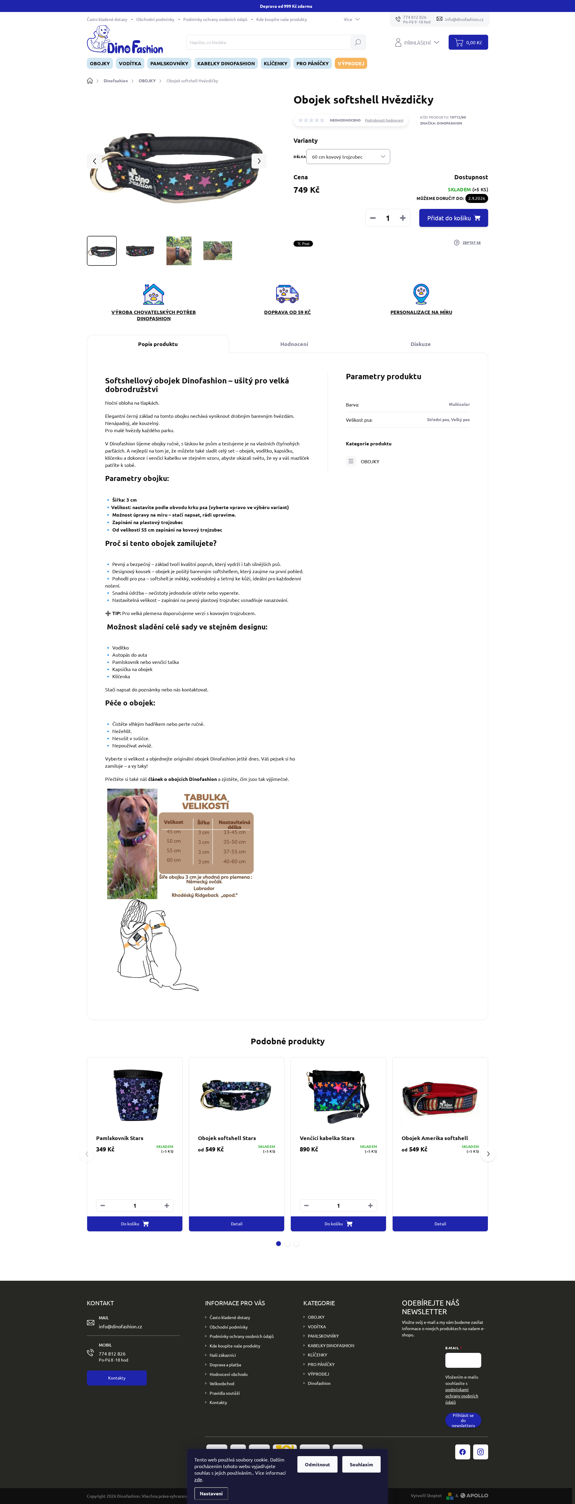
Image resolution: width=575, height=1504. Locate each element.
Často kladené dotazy (107, 19)
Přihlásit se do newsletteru (463, 1420)
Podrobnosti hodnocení (384, 120)
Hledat (358, 42)
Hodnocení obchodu (229, 1374)
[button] (167, 1206)
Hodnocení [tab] (294, 343)
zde (198, 1479)
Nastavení (211, 1493)
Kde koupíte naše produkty (281, 19)
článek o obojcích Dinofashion (182, 779)
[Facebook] (462, 1451)
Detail (237, 1223)
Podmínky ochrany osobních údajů (215, 19)
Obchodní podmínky (155, 19)
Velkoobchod (222, 1383)
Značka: (441, 123)
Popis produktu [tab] (158, 343)
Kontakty (218, 1402)
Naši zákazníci (223, 1355)
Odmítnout (317, 1464)
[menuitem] (100, 63)
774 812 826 (113, 1356)
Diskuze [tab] (421, 343)
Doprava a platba (225, 1364)
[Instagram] (480, 1451)
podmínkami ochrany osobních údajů (461, 1396)
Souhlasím (361, 1464)
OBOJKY (370, 461)
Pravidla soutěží (225, 1393)
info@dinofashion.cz (120, 1326)
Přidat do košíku (449, 217)
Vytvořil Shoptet (426, 1495)
